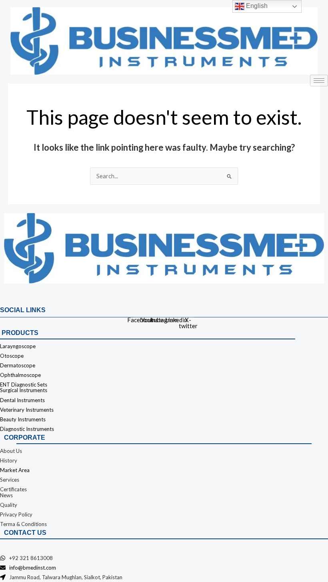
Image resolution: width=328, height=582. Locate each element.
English (256, 5)
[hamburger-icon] (319, 80)
